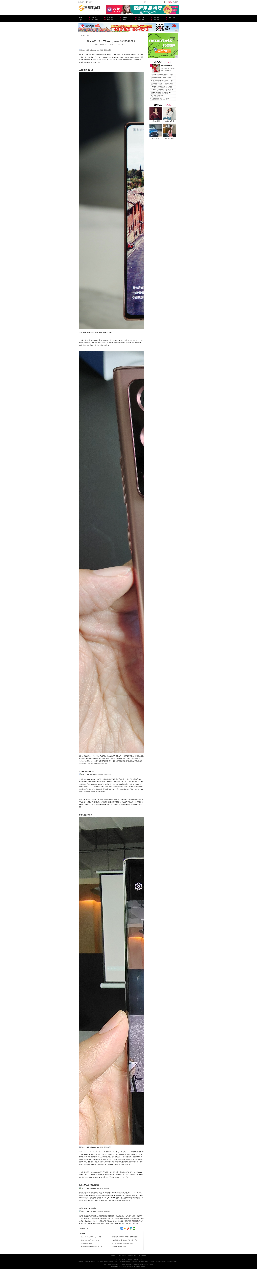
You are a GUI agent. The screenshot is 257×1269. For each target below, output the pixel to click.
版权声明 (136, 1255)
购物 (170, 17)
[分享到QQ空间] (125, 1228)
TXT (145, 1255)
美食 (155, 19)
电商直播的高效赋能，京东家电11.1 (161, 99)
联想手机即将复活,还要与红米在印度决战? (123, 1243)
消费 (155, 17)
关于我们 (118, 1255)
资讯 (93, 17)
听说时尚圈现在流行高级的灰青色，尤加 (162, 81)
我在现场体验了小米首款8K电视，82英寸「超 (124, 1240)
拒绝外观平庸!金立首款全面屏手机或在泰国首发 (125, 1237)
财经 (93, 19)
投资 (158, 19)
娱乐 (108, 17)
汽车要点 (125, 17)
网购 (158, 17)
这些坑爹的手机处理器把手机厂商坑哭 (91, 1246)
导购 (96, 19)
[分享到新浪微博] (128, 1228)
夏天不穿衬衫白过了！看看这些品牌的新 (162, 84)
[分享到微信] (134, 1228)
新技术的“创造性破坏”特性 (119, 1246)
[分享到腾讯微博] (131, 1228)
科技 (108, 19)
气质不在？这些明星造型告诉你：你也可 (162, 75)
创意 (112, 17)
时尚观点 (125, 19)
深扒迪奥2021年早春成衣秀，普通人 (161, 78)
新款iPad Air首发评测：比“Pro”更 (90, 1240)
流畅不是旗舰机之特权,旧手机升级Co (161, 93)
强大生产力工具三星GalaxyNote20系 (91, 1237)
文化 (143, 17)
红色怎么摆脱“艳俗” (166, 65)
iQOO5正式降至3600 (157, 96)
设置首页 (175, 2)
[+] (172, 70)
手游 (143, 19)
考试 (112, 19)
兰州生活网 (81, 2)
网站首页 (113, 1255)
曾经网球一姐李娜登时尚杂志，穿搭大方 (162, 90)
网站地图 (141, 1255)
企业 (139, 17)
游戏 (139, 19)
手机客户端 (90, 2)
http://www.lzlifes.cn (129, 1266)
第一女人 (89, 1228)
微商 (173, 17)
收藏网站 (169, 2)
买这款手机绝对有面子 (87, 1243)
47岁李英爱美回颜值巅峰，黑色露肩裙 (161, 87)
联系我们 (124, 1255)
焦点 (96, 17)
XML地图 (130, 1255)
